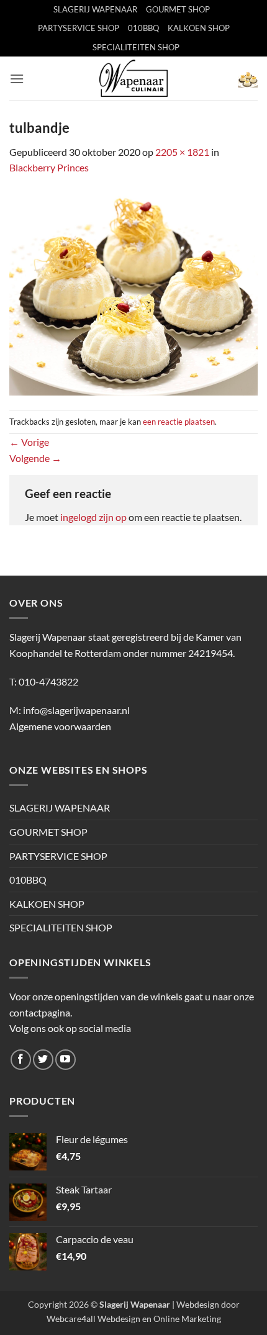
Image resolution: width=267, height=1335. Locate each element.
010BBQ (143, 28)
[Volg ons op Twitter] (43, 1059)
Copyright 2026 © (99, 1304)
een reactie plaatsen (179, 422)
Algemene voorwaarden (60, 726)
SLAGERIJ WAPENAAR (95, 9)
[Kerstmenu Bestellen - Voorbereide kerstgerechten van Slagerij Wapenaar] (133, 78)
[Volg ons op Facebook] (21, 1059)
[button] (16, 78)
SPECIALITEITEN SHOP (136, 47)
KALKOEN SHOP (199, 28)
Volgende (35, 458)
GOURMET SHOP (178, 9)
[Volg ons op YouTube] (65, 1059)
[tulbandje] (133, 291)
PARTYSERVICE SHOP (78, 28)
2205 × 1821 (182, 152)
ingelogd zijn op (93, 517)
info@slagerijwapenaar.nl (76, 710)
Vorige (29, 442)
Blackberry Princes (49, 167)
